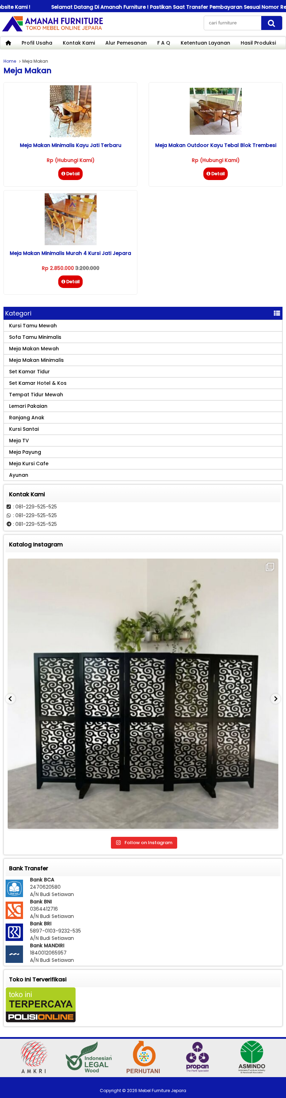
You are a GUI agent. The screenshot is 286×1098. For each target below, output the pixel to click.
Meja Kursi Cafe (28, 463)
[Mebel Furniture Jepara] (52, 31)
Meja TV (19, 440)
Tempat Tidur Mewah (36, 394)
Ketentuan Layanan (205, 42)
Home (9, 61)
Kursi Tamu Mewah (33, 325)
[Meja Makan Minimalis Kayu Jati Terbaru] (70, 135)
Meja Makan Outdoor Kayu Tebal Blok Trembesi (215, 145)
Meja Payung (25, 452)
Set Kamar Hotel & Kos (38, 383)
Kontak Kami (79, 42)
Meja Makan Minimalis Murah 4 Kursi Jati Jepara (70, 253)
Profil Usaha (37, 42)
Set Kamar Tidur (29, 371)
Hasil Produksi (258, 42)
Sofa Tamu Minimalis (35, 337)
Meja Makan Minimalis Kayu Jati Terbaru (70, 145)
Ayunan (18, 475)
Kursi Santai (24, 429)
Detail (73, 173)
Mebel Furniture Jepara (162, 1090)
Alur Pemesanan (126, 42)
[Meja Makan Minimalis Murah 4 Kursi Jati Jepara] (71, 243)
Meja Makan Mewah (34, 348)
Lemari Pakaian (28, 406)
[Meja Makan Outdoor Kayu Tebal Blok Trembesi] (216, 133)
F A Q (163, 42)
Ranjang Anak (26, 417)
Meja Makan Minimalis (36, 360)
